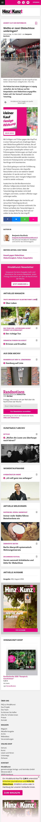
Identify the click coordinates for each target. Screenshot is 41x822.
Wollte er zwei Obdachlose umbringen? (19, 29)
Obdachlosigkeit (9, 258)
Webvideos (5, 736)
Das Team (4, 710)
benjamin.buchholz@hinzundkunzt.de (25, 238)
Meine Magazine (23, 2)
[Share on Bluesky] (16, 219)
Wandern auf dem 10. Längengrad (17, 360)
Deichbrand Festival (11, 557)
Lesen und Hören (7, 753)
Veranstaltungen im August (14, 340)
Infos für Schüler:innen (9, 715)
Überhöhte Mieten (10, 544)
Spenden (36, 2)
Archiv (3, 734)
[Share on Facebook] (7, 219)
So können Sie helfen (9, 712)
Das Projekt (5, 707)
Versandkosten (11, 686)
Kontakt (4, 720)
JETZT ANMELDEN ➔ (20, 284)
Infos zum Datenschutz (11, 418)
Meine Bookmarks (28, 2)
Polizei (19, 258)
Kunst (3, 750)
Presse (3, 717)
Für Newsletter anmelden (20, 411)
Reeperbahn (28, 258)
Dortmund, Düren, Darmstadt (15, 512)
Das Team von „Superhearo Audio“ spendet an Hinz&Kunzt (17, 329)
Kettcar (6, 434)
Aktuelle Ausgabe (7, 731)
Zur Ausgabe (20, 630)
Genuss (4, 748)
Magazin (4, 729)
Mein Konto (19, 2)
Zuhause (4, 758)
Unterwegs (5, 755)
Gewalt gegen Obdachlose (13, 255)
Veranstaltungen (7, 739)
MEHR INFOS (20, 133)
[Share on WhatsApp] (24, 219)
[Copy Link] (33, 219)
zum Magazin (12, 792)
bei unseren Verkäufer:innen (23, 787)
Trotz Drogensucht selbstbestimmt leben (20, 299)
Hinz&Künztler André (12, 474)
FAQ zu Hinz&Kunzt (8, 704)
